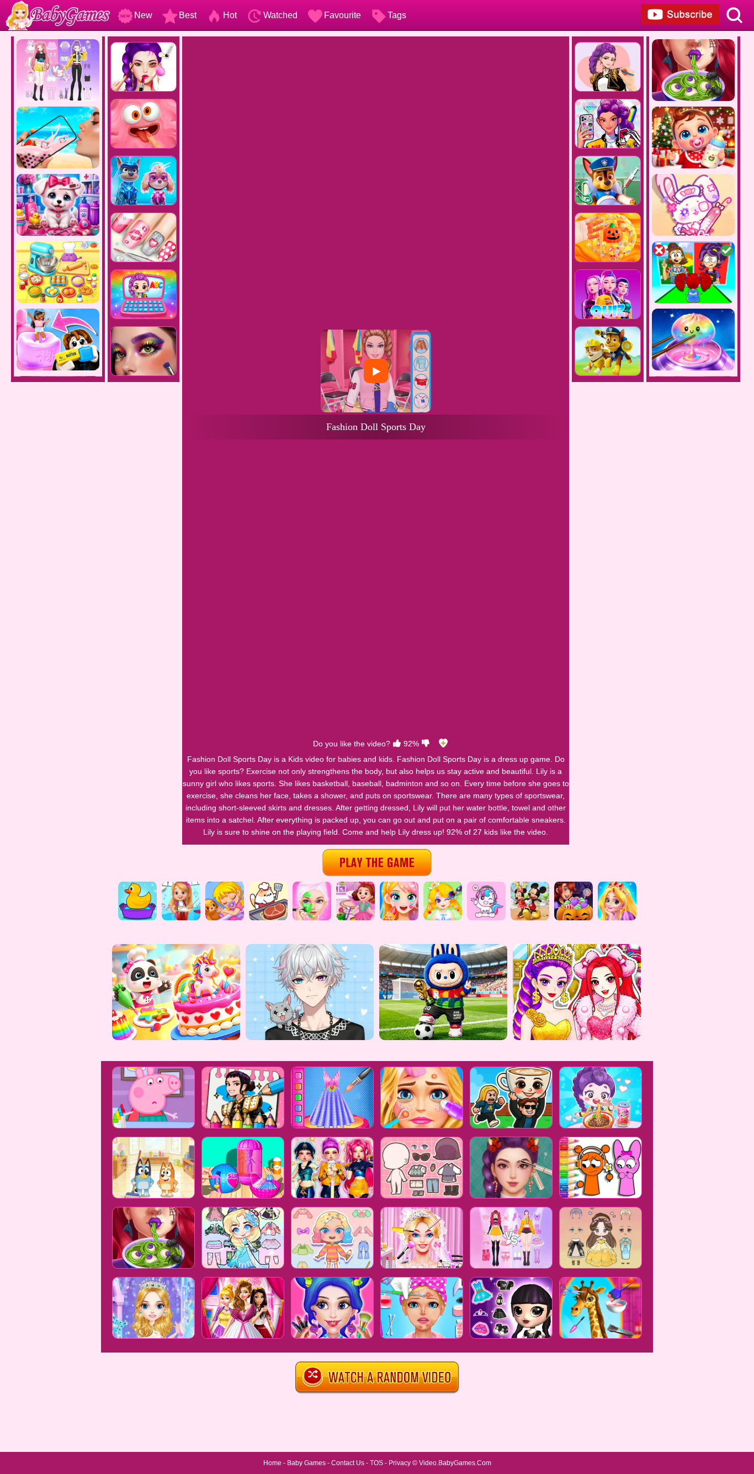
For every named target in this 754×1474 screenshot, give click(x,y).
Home (272, 1463)
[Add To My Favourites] (443, 743)
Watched (280, 15)
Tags (396, 15)
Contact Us (347, 1463)
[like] (396, 743)
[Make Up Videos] (443, 885)
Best (188, 15)
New (143, 15)
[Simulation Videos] (268, 885)
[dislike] (425, 743)
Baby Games (306, 1463)
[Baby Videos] (225, 885)
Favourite (342, 15)
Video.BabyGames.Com (455, 1463)
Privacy (400, 1463)
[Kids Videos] (137, 885)
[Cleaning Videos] (355, 885)
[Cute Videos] (486, 885)
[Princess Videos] (617, 885)
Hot (230, 15)
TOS (376, 1463)
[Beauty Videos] (399, 885)
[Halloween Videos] (573, 885)
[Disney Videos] (530, 885)
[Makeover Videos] (312, 885)
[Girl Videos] (181, 885)
